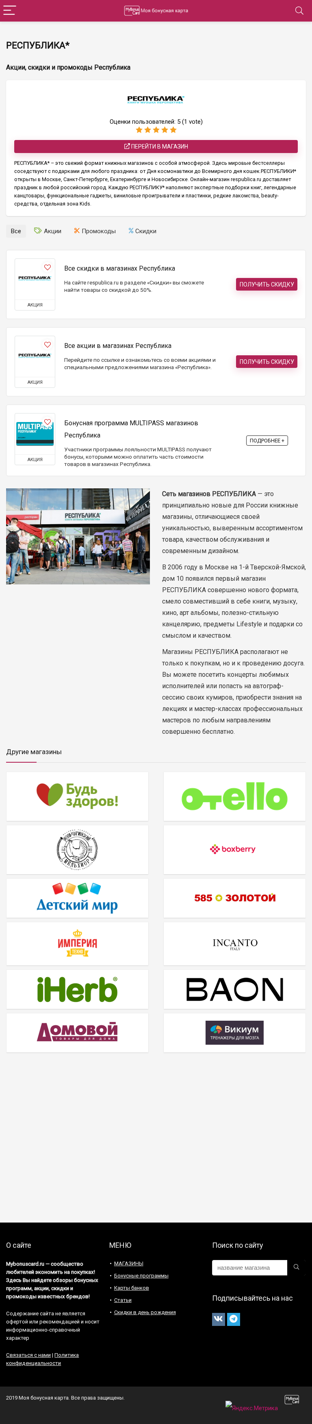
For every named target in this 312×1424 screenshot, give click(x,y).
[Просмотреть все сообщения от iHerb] (77, 989)
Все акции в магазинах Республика (117, 346)
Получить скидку (267, 284)
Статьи (123, 1300)
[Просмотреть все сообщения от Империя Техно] (77, 943)
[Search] (299, 11)
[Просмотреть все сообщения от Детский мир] (77, 898)
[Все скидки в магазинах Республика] (35, 279)
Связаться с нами (28, 1355)
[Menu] (10, 11)
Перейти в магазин (159, 146)
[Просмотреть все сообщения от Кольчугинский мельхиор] (77, 849)
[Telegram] (233, 1319)
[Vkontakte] (218, 1319)
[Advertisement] (156, 1141)
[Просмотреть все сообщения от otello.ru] (235, 796)
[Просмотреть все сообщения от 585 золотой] (235, 898)
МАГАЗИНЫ (128, 1263)
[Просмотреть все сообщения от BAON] (235, 989)
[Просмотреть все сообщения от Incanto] (235, 943)
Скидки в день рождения (145, 1312)
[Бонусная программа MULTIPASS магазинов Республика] (35, 433)
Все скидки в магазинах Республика (119, 268)
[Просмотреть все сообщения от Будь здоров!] (77, 796)
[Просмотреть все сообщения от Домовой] (77, 1032)
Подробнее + (267, 440)
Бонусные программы (141, 1276)
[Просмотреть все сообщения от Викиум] (235, 1032)
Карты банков (131, 1288)
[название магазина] (296, 1267)
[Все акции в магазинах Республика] (35, 356)
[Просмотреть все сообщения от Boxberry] (235, 849)
